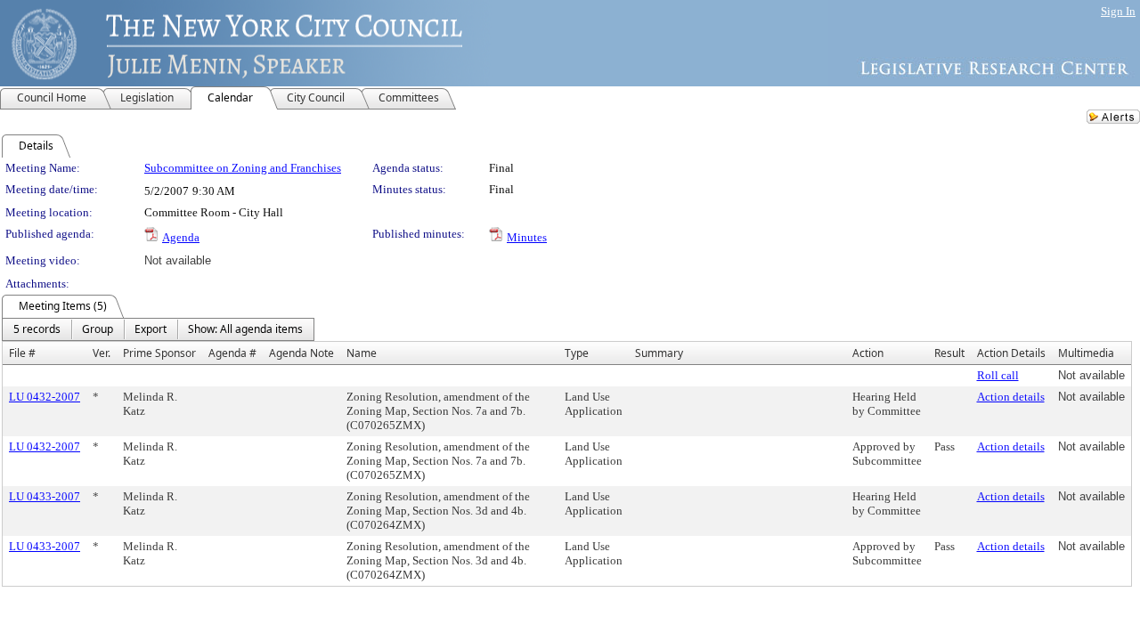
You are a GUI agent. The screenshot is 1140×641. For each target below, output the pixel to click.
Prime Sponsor (159, 353)
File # (22, 353)
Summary (659, 353)
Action (868, 353)
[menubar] (158, 329)
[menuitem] (37, 329)
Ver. (101, 353)
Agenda (181, 237)
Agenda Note (301, 353)
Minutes (527, 237)
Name (361, 353)
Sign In (1118, 11)
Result (949, 353)
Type (577, 353)
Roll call (998, 375)
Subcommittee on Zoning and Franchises (242, 167)
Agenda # (232, 353)
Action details (1011, 396)
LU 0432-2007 (44, 396)
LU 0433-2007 (44, 496)
